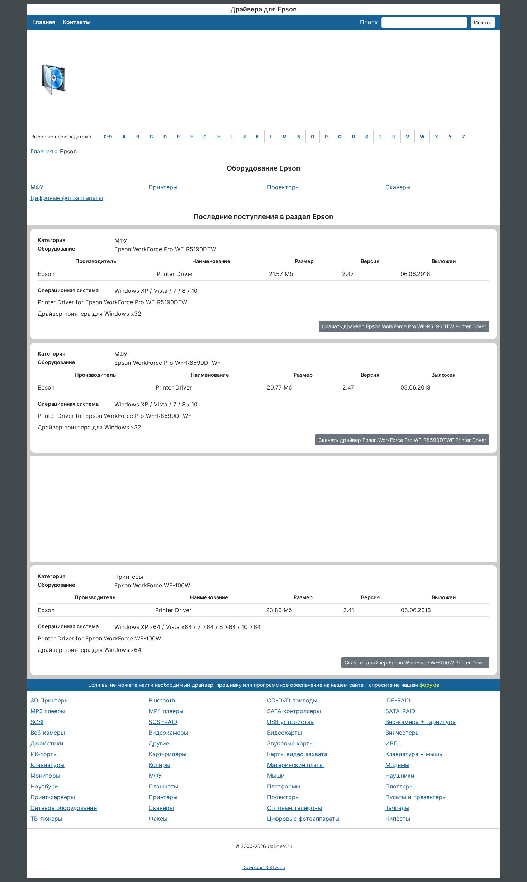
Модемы (397, 764)
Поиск (369, 22)
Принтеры (163, 187)
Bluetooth (162, 700)
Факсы (158, 818)
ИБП (391, 743)
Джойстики (46, 743)
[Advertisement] (287, 80)
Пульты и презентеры (416, 797)
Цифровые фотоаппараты (66, 197)
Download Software (263, 867)
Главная (43, 21)
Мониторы (45, 775)
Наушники (399, 775)
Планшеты (163, 786)
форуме (429, 685)
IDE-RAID (397, 700)
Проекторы (283, 187)
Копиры (159, 764)
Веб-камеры (47, 732)
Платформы (283, 786)
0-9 (108, 136)
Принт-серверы (52, 797)
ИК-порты (44, 754)
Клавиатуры (47, 764)
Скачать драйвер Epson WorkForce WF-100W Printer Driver (415, 662)
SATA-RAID (400, 711)
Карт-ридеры (167, 754)
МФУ (36, 187)
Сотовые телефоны (294, 807)
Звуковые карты (290, 743)
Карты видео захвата (297, 754)
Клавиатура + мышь (413, 754)
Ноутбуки (44, 786)
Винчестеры (402, 732)
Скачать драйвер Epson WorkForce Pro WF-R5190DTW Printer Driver (404, 326)
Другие (159, 743)
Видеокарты (284, 732)
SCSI (36, 721)
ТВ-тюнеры (46, 818)
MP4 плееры (166, 711)
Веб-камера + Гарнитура (420, 721)
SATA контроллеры (294, 711)
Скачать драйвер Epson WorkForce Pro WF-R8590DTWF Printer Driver (402, 440)
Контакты (77, 21)
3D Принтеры (49, 700)
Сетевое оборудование (63, 807)
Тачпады (397, 807)
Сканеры (397, 187)
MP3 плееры (47, 711)
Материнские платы (295, 764)
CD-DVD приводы (292, 700)
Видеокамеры (168, 732)
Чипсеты (397, 818)
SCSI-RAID (163, 721)
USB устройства (290, 721)
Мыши (276, 775)
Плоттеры (399, 786)
